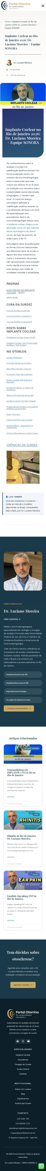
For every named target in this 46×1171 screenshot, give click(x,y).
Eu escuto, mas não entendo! (19, 374)
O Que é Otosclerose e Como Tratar (22, 433)
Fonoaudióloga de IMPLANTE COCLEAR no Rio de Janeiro (21, 772)
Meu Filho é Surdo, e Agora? (18, 369)
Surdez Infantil (23, 1069)
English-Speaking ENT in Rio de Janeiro (21, 897)
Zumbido (23, 1074)
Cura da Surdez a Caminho (18, 310)
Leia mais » (11, 797)
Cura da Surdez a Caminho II (18, 316)
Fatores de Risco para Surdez (19, 420)
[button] (43, 6)
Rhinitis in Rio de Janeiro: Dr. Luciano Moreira (21, 837)
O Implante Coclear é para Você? (20, 337)
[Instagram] (23, 1041)
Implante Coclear (23, 1055)
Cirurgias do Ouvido (23, 1064)
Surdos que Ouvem (23, 1103)
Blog (23, 1094)
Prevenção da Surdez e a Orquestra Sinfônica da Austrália (22, 407)
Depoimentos (23, 1098)
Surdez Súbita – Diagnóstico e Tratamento (19, 426)
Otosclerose (23, 1059)
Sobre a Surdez (12, 297)
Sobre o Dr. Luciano (23, 1089)
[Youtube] (28, 1041)
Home (7, 21)
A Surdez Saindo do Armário (18, 363)
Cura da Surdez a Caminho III (19, 322)
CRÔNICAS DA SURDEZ (22, 445)
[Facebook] (17, 1041)
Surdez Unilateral (14, 357)
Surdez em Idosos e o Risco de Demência (19, 388)
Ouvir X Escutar (13, 414)
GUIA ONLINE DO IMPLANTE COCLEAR (20, 291)
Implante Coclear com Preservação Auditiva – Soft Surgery (22, 344)
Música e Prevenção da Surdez (19, 395)
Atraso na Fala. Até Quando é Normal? (19, 381)
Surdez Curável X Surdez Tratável (21, 401)
